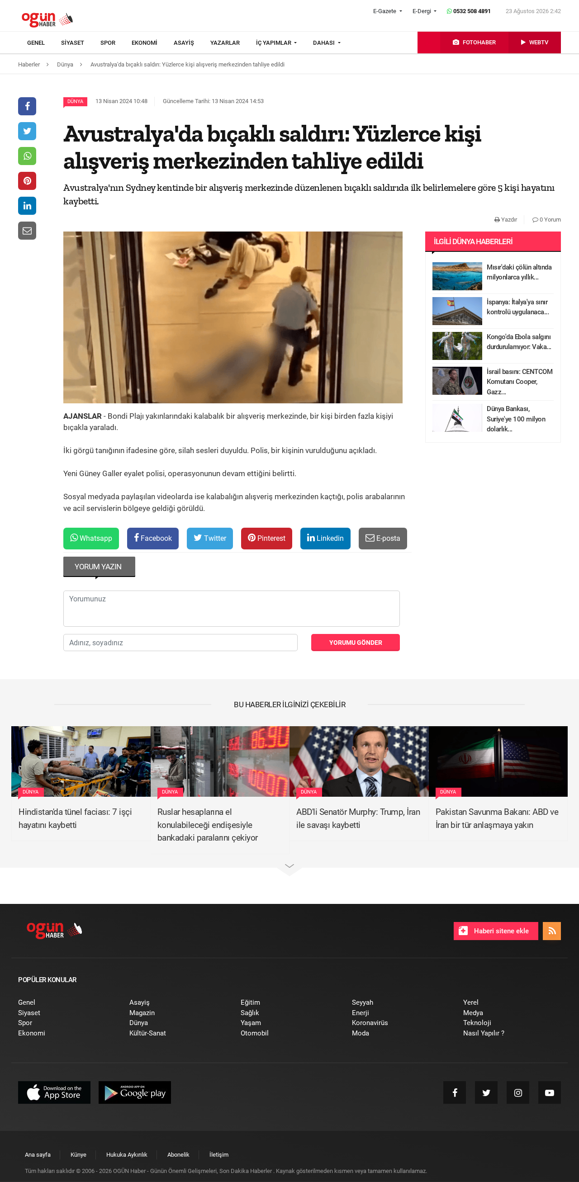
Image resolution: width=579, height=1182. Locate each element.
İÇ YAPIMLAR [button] (274, 42)
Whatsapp (95, 538)
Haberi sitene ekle (500, 931)
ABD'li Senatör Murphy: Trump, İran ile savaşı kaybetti (358, 818)
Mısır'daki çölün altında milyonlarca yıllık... (519, 272)
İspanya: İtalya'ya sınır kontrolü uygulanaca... (518, 307)
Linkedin (329, 538)
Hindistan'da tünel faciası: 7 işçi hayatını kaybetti (75, 818)
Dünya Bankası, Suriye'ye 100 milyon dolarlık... (516, 419)
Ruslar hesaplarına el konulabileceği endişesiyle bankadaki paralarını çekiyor (207, 825)
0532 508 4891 (471, 11)
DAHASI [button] (324, 42)
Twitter (214, 538)
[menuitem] (44, 43)
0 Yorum (549, 219)
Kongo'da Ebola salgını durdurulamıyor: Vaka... (519, 342)
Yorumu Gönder (355, 642)
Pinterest (270, 538)
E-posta (387, 538)
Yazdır (508, 219)
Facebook (155, 538)
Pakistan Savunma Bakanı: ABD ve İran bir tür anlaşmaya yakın (497, 818)
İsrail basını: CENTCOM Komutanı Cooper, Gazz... (519, 382)
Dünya (75, 101)
